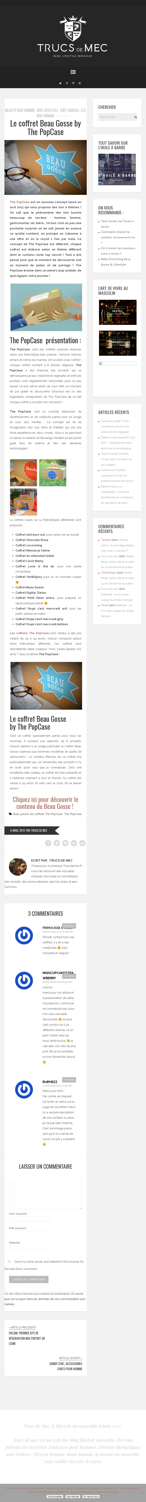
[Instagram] (80, 82)
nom (18, 1213)
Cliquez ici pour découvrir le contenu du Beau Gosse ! (45, 802)
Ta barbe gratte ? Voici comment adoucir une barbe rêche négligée (115, 426)
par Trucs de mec (36, 830)
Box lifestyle (47, 110)
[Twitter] (60, 82)
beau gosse (20, 814)
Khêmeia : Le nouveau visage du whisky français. (117, 611)
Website (14, 1242)
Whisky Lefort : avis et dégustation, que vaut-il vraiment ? (118, 545)
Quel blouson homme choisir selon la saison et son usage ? (116, 459)
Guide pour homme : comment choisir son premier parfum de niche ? (117, 475)
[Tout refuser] (141, 1493)
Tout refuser (73, 1496)
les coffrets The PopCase (46, 814)
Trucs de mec (109, 556)
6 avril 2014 (17, 830)
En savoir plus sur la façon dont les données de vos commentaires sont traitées (44, 1299)
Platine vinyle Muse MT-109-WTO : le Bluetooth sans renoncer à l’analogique (118, 443)
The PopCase (20, 202)
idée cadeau (69, 110)
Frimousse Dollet (58, 928)
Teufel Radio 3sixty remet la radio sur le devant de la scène (117, 562)
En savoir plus (91, 1496)
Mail (17, 1228)
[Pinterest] (73, 82)
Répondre (69, 926)
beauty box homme (20, 110)
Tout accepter (55, 1496)
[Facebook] (67, 82)
